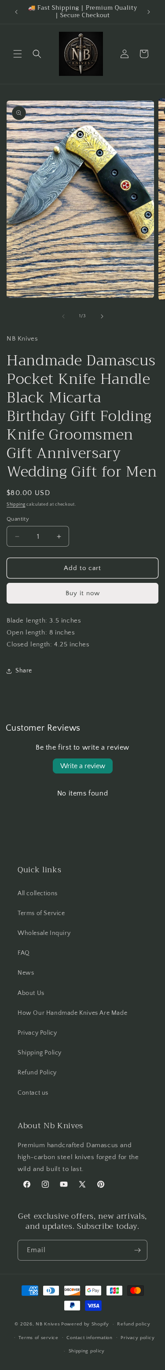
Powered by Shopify (85, 1324)
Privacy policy (137, 1337)
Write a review (82, 766)
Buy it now (83, 593)
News (26, 972)
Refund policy (133, 1324)
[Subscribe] (137, 1250)
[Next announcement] (148, 12)
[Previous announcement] (16, 12)
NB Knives (48, 1324)
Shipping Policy (40, 1052)
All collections (38, 893)
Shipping (16, 504)
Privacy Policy (37, 1032)
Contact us (33, 1092)
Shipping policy (87, 1351)
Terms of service (38, 1337)
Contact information (89, 1337)
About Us (31, 993)
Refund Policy (37, 1072)
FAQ (24, 953)
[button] (17, 54)
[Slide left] (63, 316)
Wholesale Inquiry (44, 933)
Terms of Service (41, 913)
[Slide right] (102, 316)
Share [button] (23, 670)
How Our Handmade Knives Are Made (72, 1013)
